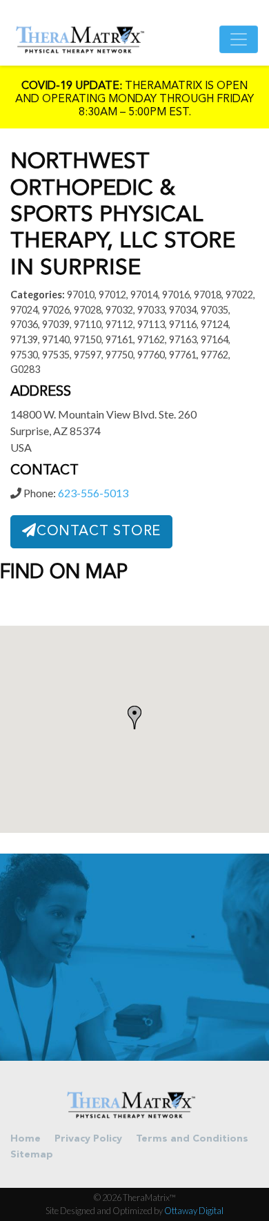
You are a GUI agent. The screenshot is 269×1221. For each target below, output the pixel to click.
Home (25, 1139)
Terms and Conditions (192, 1139)
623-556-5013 (93, 492)
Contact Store (99, 532)
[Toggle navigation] (238, 39)
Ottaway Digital (193, 1210)
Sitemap (31, 1155)
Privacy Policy (88, 1139)
